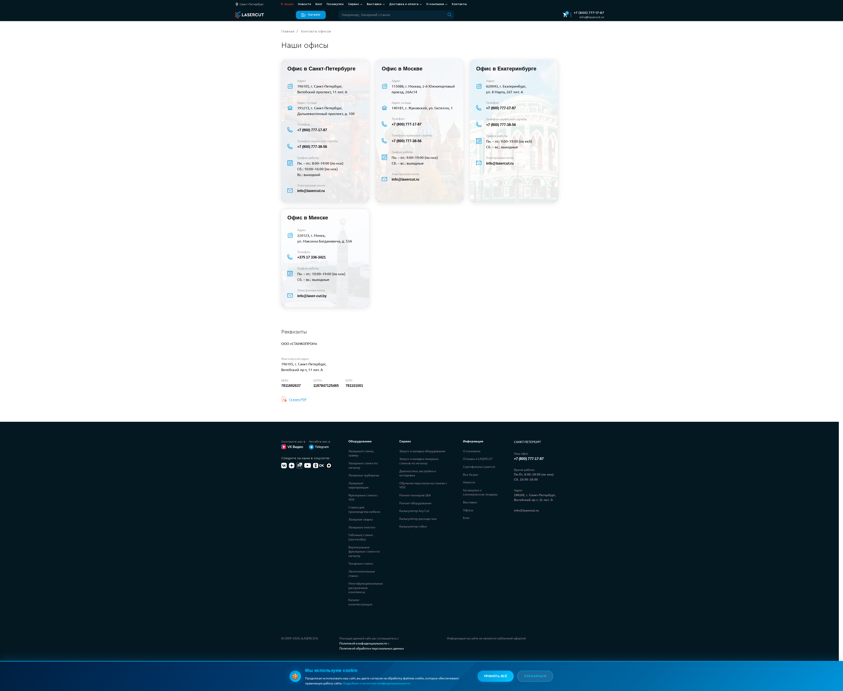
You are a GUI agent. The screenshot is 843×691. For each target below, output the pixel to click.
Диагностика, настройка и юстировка (417, 473)
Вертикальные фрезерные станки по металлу (364, 551)
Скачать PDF (298, 399)
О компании (471, 451)
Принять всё (495, 676)
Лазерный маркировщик (358, 485)
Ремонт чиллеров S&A (415, 495)
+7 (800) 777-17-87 (589, 12)
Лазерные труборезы (363, 475)
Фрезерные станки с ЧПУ (363, 497)
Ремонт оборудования (415, 503)
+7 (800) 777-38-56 (312, 147)
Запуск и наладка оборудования (422, 451)
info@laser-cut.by (312, 296)
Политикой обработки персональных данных (371, 648)
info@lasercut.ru (591, 17)
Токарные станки (360, 563)
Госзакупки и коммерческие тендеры (480, 492)
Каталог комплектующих (360, 602)
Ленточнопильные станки (361, 573)
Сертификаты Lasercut (479, 466)
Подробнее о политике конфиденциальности (376, 683)
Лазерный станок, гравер (361, 453)
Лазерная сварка (360, 519)
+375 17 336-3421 (311, 257)
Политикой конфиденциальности (363, 643)
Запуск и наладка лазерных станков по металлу (419, 461)
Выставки (470, 502)
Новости (304, 4)
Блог (318, 4)
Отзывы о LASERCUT (478, 459)
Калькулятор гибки (413, 526)
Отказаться (535, 676)
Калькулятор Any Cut (414, 511)
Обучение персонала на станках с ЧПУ (423, 485)
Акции (287, 4)
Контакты (459, 4)
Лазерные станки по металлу (363, 465)
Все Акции (470, 474)
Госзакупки (335, 4)
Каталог (314, 14)
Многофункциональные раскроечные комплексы (365, 587)
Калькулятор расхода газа (417, 518)
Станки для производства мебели (364, 509)
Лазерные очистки (361, 527)
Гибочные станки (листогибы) (360, 537)
